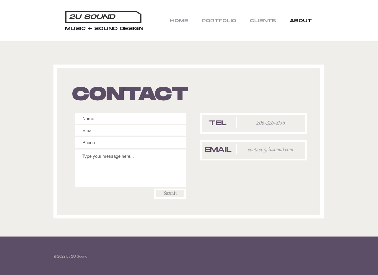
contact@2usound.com (270, 150)
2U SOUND (92, 17)
